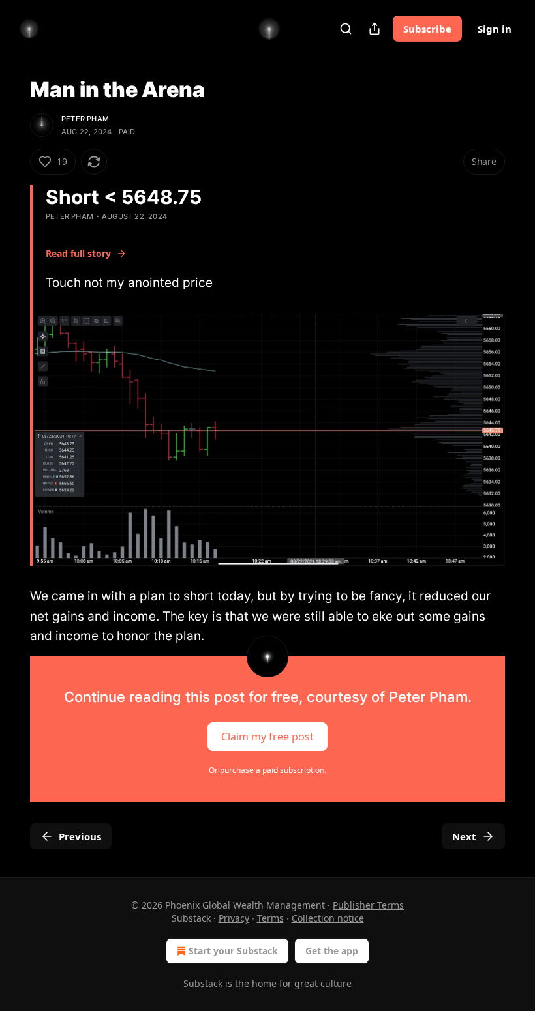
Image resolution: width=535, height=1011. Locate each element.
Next (464, 836)
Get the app (331, 951)
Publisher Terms (368, 905)
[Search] (346, 29)
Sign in (495, 28)
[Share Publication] (374, 29)
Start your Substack (233, 951)
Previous (80, 836)
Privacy (234, 918)
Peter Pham (85, 118)
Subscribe (427, 28)
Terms (270, 918)
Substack (202, 983)
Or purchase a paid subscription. (267, 770)
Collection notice (328, 918)
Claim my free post (267, 736)
